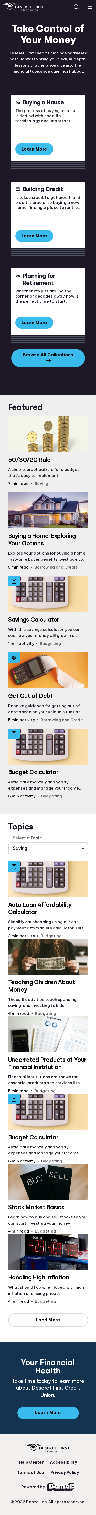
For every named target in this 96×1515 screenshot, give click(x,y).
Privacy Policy (64, 1473)
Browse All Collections (48, 355)
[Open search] (76, 7)
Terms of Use (30, 1473)
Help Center (31, 1462)
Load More (48, 1319)
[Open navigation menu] (89, 7)
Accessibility (63, 1462)
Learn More (34, 149)
